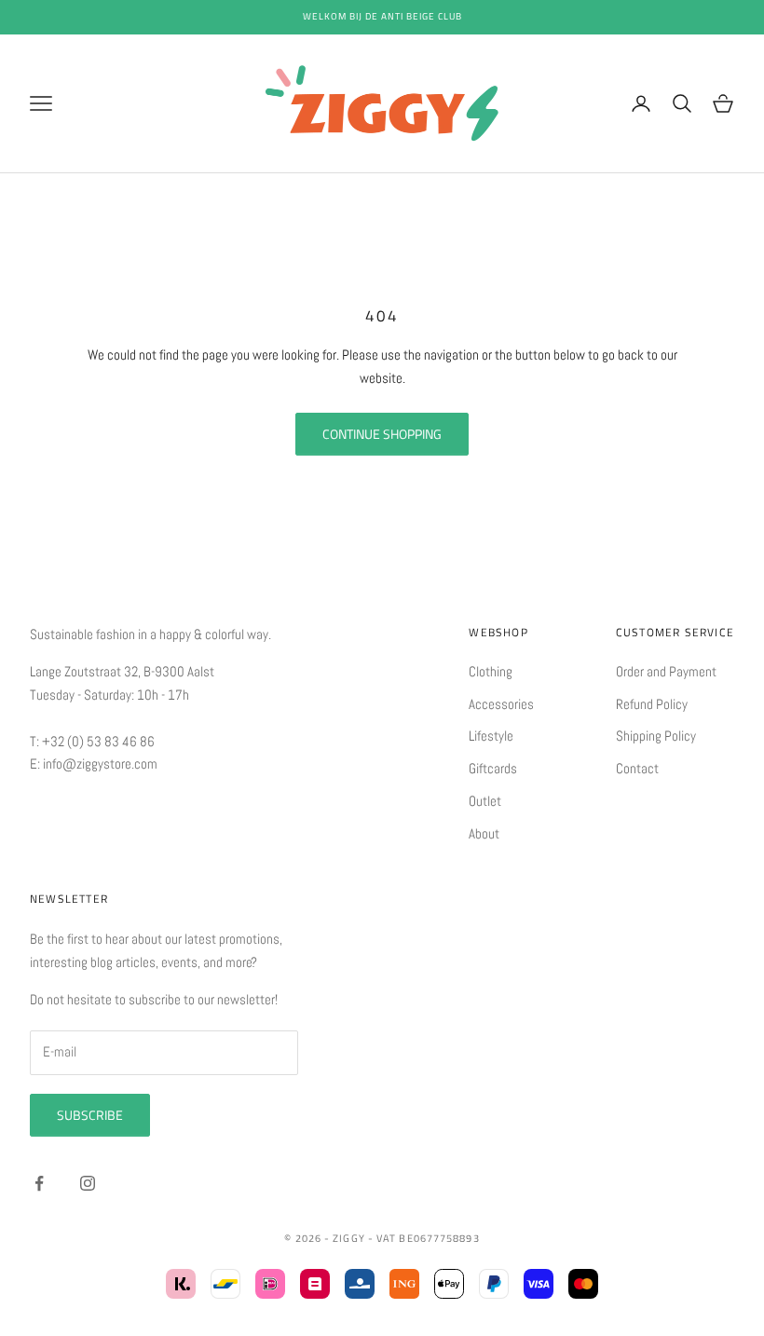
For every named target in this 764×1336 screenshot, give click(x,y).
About (484, 833)
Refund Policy (652, 704)
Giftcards (493, 768)
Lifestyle (491, 735)
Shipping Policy (656, 735)
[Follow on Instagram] (87, 1183)
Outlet (485, 801)
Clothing (490, 671)
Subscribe (90, 1115)
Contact (637, 768)
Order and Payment (666, 671)
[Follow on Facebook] (39, 1183)
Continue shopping (382, 433)
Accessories (501, 704)
